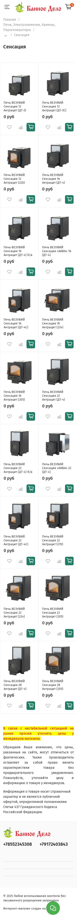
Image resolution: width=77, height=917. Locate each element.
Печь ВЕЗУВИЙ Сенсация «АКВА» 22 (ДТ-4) (56, 468)
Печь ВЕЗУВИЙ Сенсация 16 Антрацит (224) (52, 323)
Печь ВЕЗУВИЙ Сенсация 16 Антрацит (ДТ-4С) (16, 323)
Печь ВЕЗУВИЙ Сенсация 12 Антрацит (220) (14, 179)
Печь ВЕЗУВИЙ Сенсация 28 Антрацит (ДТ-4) (15, 685)
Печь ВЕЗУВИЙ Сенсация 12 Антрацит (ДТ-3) (15, 106)
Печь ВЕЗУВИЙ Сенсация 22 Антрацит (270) (52, 540)
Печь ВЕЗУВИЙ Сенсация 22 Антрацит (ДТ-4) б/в (18, 468)
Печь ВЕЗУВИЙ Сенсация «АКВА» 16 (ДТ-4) (56, 251)
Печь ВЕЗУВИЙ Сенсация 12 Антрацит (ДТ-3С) (54, 106)
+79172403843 (54, 844)
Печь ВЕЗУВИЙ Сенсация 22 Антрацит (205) (52, 612)
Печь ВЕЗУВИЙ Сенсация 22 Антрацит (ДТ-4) (53, 395)
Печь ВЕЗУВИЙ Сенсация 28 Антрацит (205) (52, 685)
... (5, 35)
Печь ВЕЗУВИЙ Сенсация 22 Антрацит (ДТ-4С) (16, 540)
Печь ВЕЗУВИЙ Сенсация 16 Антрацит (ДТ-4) (53, 179)
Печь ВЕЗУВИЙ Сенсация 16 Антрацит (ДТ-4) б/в (18, 251)
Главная (9, 19)
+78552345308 (17, 844)
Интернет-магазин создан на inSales (30, 908)
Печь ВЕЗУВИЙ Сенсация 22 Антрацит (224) (14, 612)
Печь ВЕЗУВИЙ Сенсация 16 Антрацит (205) (14, 395)
